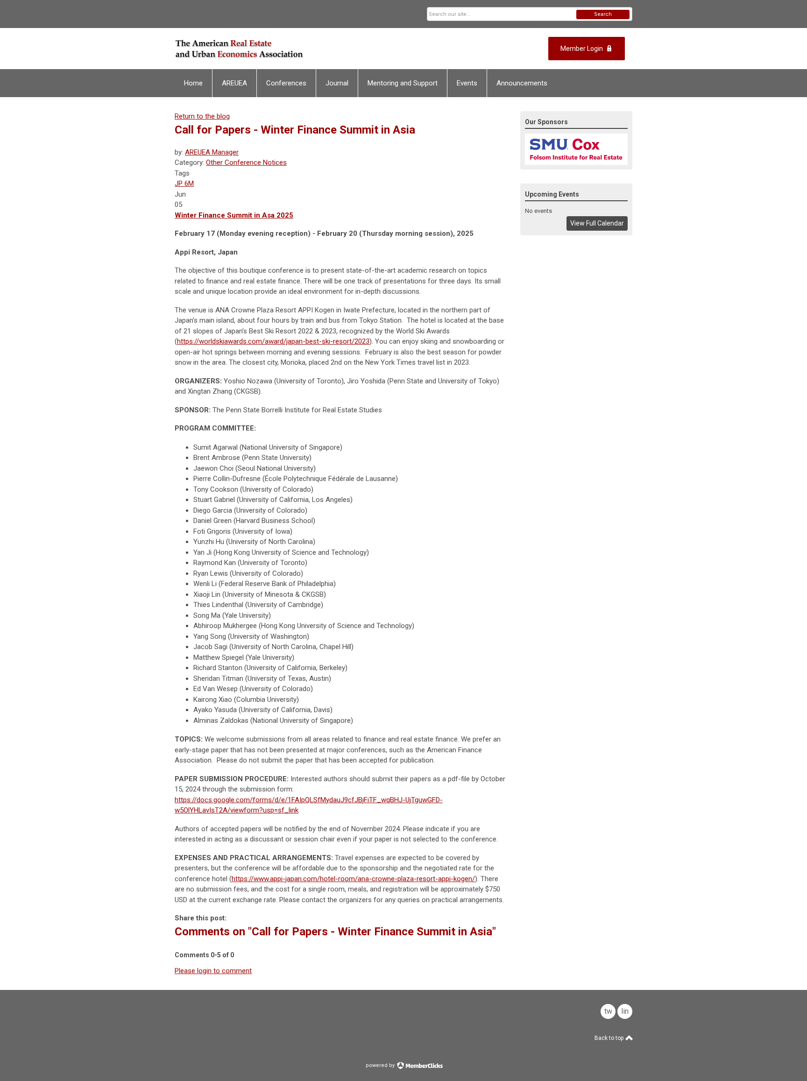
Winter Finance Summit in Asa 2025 (234, 215)
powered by (381, 1065)
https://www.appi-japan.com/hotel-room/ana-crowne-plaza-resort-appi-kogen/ (353, 879)
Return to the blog (202, 116)
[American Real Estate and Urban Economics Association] (266, 48)
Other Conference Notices (246, 162)
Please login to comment (213, 971)
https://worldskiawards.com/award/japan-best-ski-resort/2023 (273, 341)
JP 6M (184, 183)
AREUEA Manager (212, 152)
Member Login (581, 48)
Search (603, 14)
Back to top (610, 1038)
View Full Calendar (597, 223)
